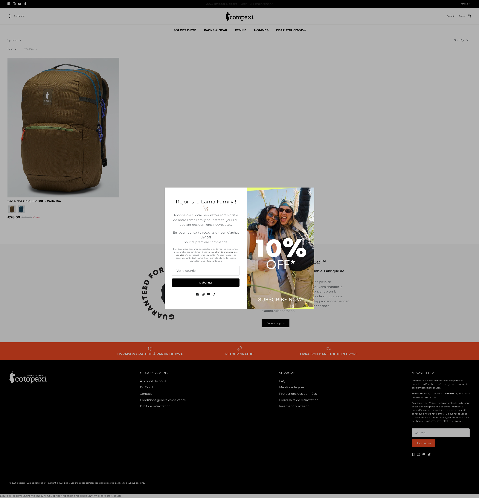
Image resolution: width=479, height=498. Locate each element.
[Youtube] (208, 294)
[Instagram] (203, 294)
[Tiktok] (214, 294)
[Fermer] (310, 192)
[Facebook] (197, 294)
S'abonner (205, 282)
